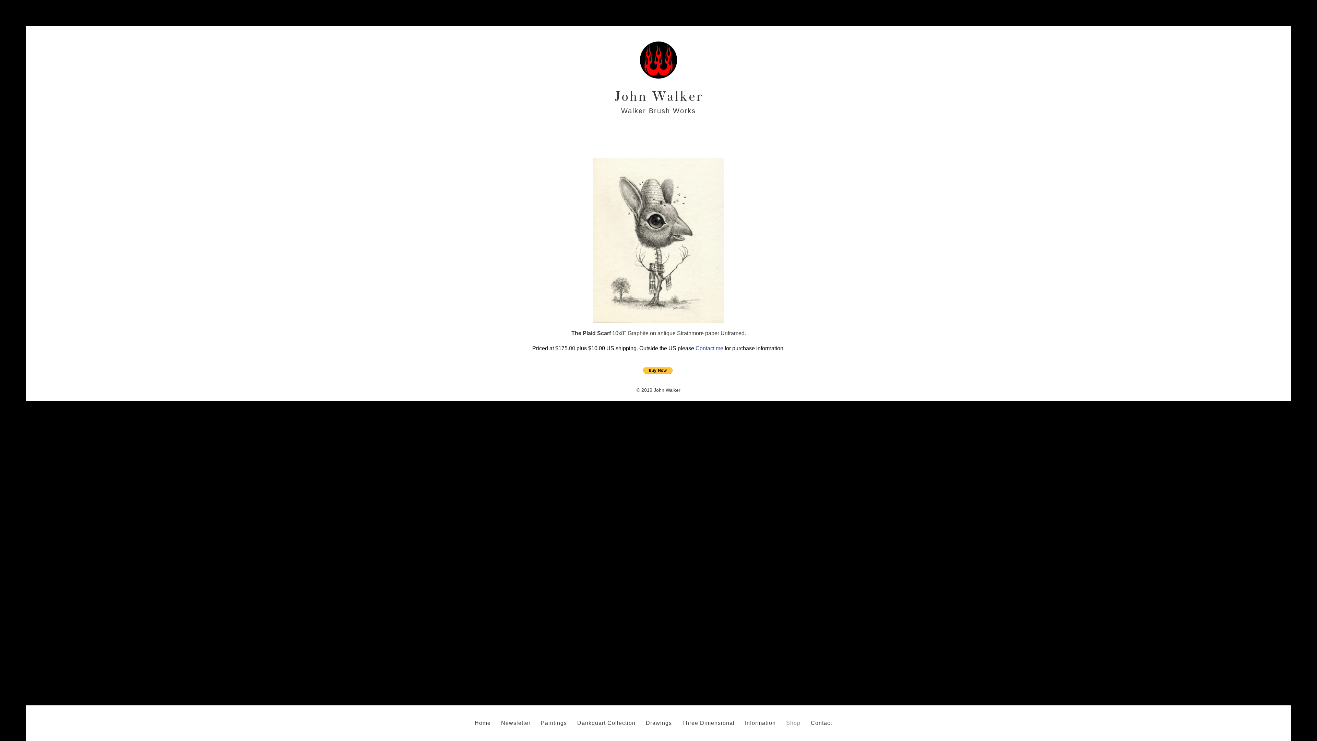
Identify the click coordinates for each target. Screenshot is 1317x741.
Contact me (709, 348)
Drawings (659, 723)
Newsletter (516, 723)
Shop (793, 723)
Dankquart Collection (606, 723)
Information (760, 723)
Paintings (554, 723)
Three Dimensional (708, 723)
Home (483, 723)
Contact (821, 723)
